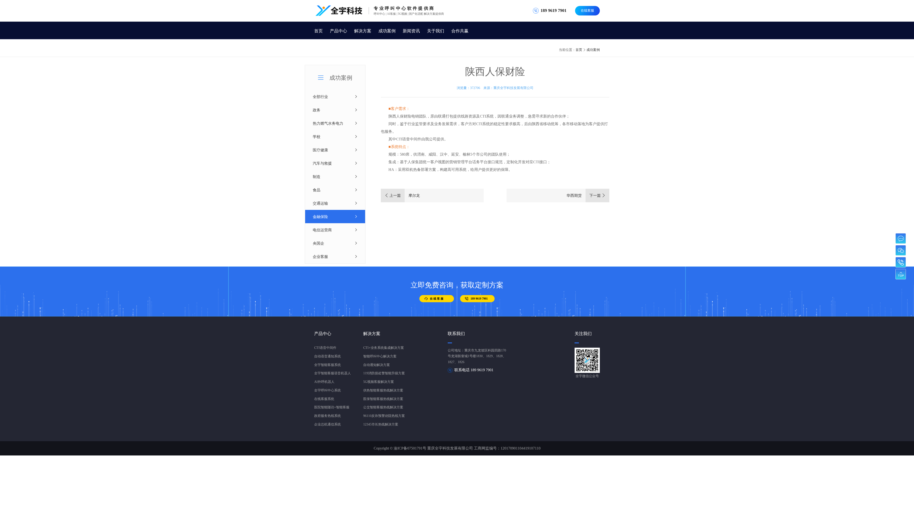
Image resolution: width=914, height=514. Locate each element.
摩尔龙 (402, 195)
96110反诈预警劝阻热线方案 (384, 416)
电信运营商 (322, 230)
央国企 (318, 243)
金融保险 (320, 216)
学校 (316, 136)
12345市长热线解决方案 (380, 424)
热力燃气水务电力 (328, 123)
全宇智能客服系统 (327, 365)
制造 (316, 176)
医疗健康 (320, 150)
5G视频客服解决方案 (378, 382)
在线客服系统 (324, 399)
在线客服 (587, 10)
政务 (316, 110)
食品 (316, 190)
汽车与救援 (322, 163)
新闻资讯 (411, 31)
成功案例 (387, 31)
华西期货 (586, 195)
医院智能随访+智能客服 (331, 407)
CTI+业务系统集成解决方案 (383, 348)
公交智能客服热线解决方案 (383, 407)
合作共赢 (459, 31)
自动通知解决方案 (376, 365)
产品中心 (338, 31)
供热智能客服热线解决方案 (383, 390)
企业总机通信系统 (327, 424)
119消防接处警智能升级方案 (384, 373)
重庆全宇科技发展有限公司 (513, 88)
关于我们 (435, 31)
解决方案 (362, 31)
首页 (318, 31)
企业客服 (320, 256)
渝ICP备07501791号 (410, 448)
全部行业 (320, 97)
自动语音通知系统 (327, 356)
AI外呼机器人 (324, 382)
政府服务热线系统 (327, 416)
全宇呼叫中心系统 (327, 390)
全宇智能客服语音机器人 (332, 373)
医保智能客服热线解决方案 (383, 399)
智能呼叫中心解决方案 (380, 356)
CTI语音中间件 (325, 348)
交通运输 (320, 203)
